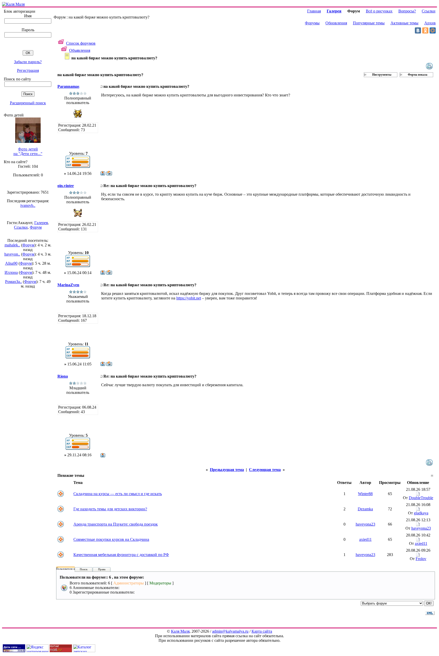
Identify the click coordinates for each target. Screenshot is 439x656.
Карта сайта (262, 631)
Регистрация (28, 70)
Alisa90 (11, 263)
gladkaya (421, 513)
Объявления (79, 50)
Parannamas (68, 86)
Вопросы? (407, 11)
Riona (62, 376)
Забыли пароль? (28, 62)
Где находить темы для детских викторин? (110, 509)
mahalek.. (12, 245)
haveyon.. (12, 254)
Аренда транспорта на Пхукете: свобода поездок (115, 524)
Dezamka (365, 509)
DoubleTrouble (421, 498)
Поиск (83, 569)
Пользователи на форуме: (71, 568)
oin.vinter (65, 185)
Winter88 (365, 494)
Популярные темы (369, 23)
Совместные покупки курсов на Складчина (111, 539)
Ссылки (21, 227)
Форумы (312, 23)
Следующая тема (265, 469)
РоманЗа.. (13, 281)
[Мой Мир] (433, 30)
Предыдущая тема (227, 469)
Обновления (336, 23)
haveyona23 (365, 524)
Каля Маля (180, 631)
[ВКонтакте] (418, 30)
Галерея (41, 223)
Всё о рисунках (379, 11)
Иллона (11, 272)
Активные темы (404, 23)
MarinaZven (68, 285)
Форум (36, 227)
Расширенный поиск (28, 103)
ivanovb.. (27, 205)
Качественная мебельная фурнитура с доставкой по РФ (121, 554)
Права (101, 569)
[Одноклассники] (425, 30)
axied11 (365, 539)
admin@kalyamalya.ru (230, 631)
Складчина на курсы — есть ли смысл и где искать (117, 494)
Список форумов (81, 43)
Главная (314, 11)
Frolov (421, 559)
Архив (430, 23)
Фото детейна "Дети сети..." (27, 151)
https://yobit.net (188, 298)
